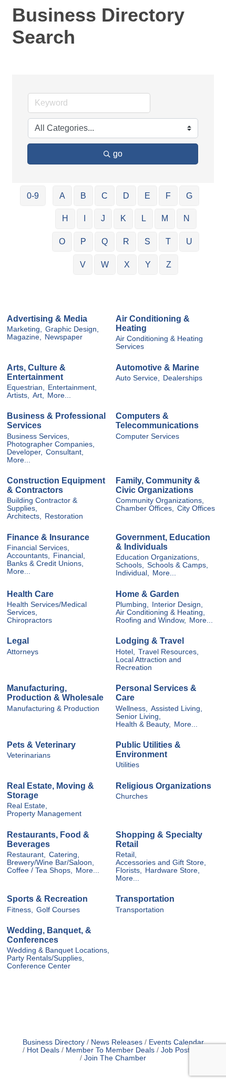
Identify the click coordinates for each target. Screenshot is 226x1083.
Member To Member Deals (110, 1050)
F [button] (168, 195)
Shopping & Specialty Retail (159, 839)
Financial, (69, 556)
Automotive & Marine (157, 367)
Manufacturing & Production (53, 709)
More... (59, 395)
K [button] (123, 218)
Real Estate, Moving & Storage (50, 790)
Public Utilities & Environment (148, 749)
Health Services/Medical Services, (47, 608)
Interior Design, (177, 604)
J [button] (103, 218)
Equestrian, (26, 387)
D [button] (126, 195)
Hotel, (125, 652)
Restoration (64, 516)
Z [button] (168, 264)
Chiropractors (29, 620)
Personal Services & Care (156, 693)
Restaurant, (26, 855)
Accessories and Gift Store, (161, 863)
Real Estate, (27, 806)
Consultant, (65, 452)
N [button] (186, 218)
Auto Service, (138, 378)
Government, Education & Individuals (163, 542)
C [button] (104, 195)
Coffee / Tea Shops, (40, 870)
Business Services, (38, 436)
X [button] (127, 264)
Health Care (30, 594)
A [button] (62, 195)
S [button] (147, 241)
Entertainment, (72, 387)
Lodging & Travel (150, 640)
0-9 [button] (33, 195)
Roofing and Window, (151, 620)
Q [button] (104, 241)
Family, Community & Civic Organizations (158, 485)
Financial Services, (38, 548)
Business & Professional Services (56, 420)
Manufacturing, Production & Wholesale (55, 693)
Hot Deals (43, 1050)
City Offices (196, 508)
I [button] (85, 218)
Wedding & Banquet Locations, (58, 950)
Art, (38, 395)
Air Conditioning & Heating (153, 323)
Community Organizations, (160, 500)
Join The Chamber (115, 1058)
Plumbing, (132, 604)
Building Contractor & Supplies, (42, 504)
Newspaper (64, 337)
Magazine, (24, 337)
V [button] (83, 264)
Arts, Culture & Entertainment (36, 372)
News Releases (116, 1042)
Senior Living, (138, 716)
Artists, (18, 395)
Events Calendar (176, 1042)
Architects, (24, 516)
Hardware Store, (172, 870)
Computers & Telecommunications (157, 420)
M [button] (164, 218)
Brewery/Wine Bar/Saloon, (50, 863)
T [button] (168, 241)
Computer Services (147, 436)
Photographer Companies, (51, 444)
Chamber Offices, (145, 508)
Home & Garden (147, 594)
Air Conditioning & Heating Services (159, 342)
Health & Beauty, (143, 724)
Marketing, (24, 329)
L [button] (143, 218)
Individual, (132, 573)
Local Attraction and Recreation (148, 664)
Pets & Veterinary (41, 744)
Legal (18, 640)
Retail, (126, 855)
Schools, (130, 565)
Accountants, (28, 556)
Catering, (64, 855)
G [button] (189, 195)
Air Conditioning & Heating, (160, 612)
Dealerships (182, 378)
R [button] (126, 241)
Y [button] (148, 264)
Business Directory (54, 1042)
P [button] (83, 241)
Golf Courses (58, 910)
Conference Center (38, 966)
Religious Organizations (163, 785)
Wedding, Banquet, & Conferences (49, 935)
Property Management (44, 814)
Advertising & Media (47, 318)
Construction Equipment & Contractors (56, 485)
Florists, (129, 870)
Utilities (127, 765)
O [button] (62, 241)
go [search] (117, 153)
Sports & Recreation (47, 898)
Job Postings (182, 1050)
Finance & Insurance (48, 537)
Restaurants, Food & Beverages (48, 839)
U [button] (189, 241)
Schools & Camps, (177, 565)
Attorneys (22, 652)
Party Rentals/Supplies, (45, 958)
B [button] (83, 195)
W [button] (105, 264)
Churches (132, 796)
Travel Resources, (168, 652)
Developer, (25, 452)
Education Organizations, (157, 557)
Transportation (145, 898)
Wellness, (132, 709)
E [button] (147, 195)
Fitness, (20, 910)
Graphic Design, (72, 329)
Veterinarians (28, 755)
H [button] (65, 218)
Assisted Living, (176, 709)
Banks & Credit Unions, (45, 564)
